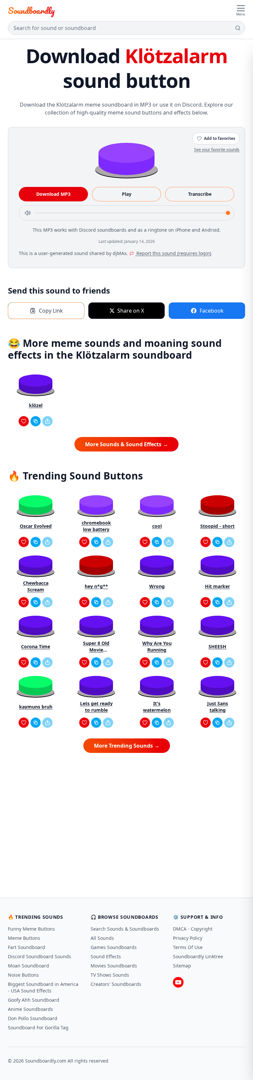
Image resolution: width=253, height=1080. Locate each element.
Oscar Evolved (36, 526)
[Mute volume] (27, 213)
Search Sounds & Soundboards (125, 929)
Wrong (157, 586)
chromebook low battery (96, 526)
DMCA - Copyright (192, 929)
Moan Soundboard (28, 966)
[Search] (238, 28)
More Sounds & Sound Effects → (126, 444)
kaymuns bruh (35, 707)
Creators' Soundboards (116, 984)
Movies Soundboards (114, 966)
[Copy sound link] (35, 421)
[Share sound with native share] (47, 421)
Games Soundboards (114, 947)
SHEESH (217, 646)
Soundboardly (31, 10)
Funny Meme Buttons (31, 929)
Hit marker (217, 586)
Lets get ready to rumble (96, 706)
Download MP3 (53, 194)
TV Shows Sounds (110, 975)
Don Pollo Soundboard (32, 1018)
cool (157, 526)
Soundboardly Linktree (198, 956)
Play (126, 194)
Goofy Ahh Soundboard (33, 1000)
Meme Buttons (24, 938)
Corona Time (35, 646)
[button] (126, 158)
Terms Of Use (188, 947)
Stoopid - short (217, 526)
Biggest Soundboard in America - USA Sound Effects (43, 987)
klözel (35, 405)
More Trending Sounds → (126, 745)
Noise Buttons (23, 975)
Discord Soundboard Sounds (39, 956)
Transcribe (199, 194)
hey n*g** (96, 586)
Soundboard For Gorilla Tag (38, 1027)
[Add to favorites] (23, 421)
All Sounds (102, 938)
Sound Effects (106, 956)
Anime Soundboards (30, 1009)
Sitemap (182, 966)
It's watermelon (157, 706)
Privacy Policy (187, 938)
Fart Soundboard (26, 947)
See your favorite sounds (216, 149)
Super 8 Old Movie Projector (96, 646)
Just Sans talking (217, 706)
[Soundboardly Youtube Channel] (178, 982)
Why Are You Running (157, 646)
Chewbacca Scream (35, 586)
